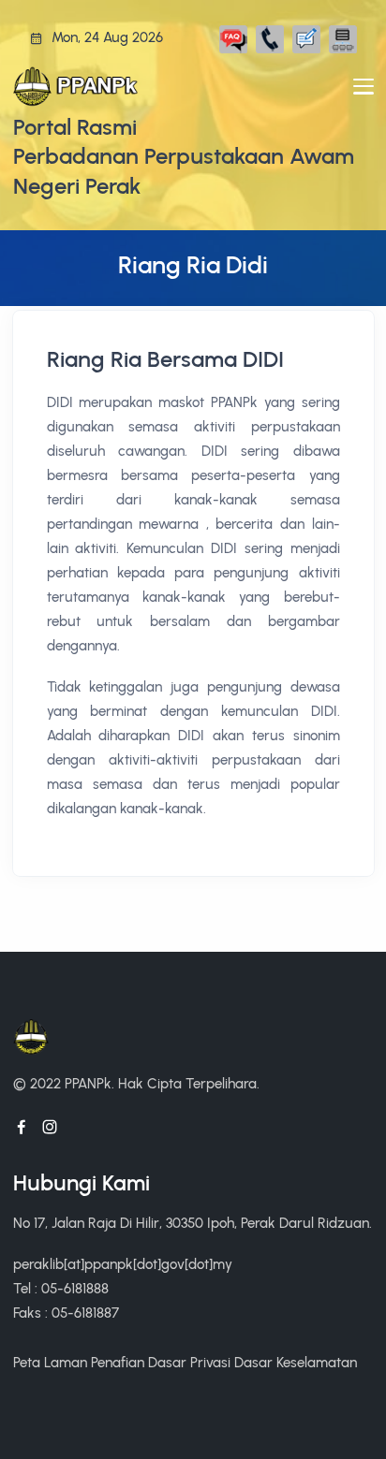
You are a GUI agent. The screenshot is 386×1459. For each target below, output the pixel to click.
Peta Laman (50, 1362)
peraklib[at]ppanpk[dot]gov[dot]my (122, 1264)
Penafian (117, 1362)
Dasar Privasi (189, 1362)
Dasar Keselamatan (295, 1362)
